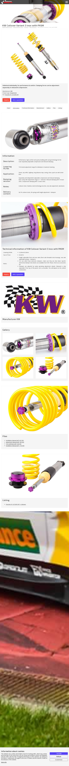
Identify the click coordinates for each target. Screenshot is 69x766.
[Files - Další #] (34, 410)
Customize (58, 760)
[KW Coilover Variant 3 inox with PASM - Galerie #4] (51, 367)
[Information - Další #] (34, 133)
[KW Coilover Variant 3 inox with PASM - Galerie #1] (18, 344)
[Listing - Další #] (34, 476)
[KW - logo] (34, 300)
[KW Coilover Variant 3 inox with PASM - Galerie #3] (18, 367)
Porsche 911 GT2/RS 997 (12, 95)
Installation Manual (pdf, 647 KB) (15, 440)
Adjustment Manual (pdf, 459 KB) (15, 442)
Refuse (58, 756)
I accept (58, 753)
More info (4, 762)
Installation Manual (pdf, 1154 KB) (15, 446)
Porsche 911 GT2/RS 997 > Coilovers (16, 504)
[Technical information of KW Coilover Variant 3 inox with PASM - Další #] (34, 224)
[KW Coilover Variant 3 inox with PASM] (34, 56)
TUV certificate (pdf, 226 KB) (13, 444)
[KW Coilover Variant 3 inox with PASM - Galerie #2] (51, 344)
